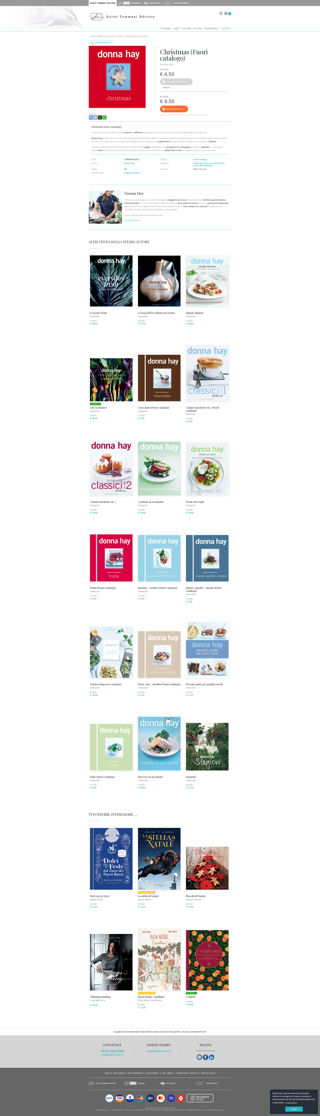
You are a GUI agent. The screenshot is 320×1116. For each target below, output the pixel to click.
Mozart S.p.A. (219, 1110)
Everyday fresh (98, 312)
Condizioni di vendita (187, 1073)
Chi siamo (165, 28)
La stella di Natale (148, 896)
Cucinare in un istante (151, 501)
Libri (176, 28)
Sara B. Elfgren (144, 899)
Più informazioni (132, 220)
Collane (186, 28)
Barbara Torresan (193, 899)
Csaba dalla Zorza (97, 1000)
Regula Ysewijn (96, 899)
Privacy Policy (208, 1073)
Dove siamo (118, 1073)
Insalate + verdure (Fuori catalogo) (157, 587)
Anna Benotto (156, 1000)
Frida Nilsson (143, 1000)
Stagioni (191, 776)
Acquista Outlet (175, 109)
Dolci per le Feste (99, 896)
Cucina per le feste (202, 163)
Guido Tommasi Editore (100, 36)
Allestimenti (152, 1073)
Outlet (226, 28)
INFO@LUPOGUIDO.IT (195, 1110)
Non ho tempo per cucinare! (106, 684)
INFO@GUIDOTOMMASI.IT (173, 1110)
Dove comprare (135, 1073)
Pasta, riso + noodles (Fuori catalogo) (159, 684)
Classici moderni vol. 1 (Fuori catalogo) (202, 409)
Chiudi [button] (294, 1109)
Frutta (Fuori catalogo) (103, 587)
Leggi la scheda (131, 172)
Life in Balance (98, 407)
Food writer (218, 163)
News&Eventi (212, 28)
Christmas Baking (100, 996)
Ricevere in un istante (150, 776)
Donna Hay (167, 64)
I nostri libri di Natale (209, 164)
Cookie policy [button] (291, 1103)
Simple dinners (194, 312)
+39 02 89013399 (112, 1051)
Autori (198, 28)
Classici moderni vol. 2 (103, 501)
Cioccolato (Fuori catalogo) (153, 407)
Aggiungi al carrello (177, 82)
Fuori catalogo (117, 36)
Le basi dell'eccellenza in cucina (156, 312)
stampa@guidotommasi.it (158, 1051)
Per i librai (167, 1073)
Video (107, 1073)
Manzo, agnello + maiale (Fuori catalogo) (204, 589)
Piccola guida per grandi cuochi (204, 684)
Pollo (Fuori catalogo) (102, 776)
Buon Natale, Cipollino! (151, 996)
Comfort (191, 996)
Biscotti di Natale (196, 896)
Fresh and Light (195, 501)
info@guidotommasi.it (112, 1054)
